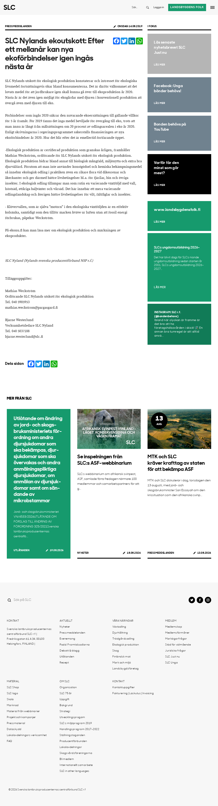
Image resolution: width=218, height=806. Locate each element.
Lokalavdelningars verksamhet (27, 735)
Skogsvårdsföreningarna (76, 753)
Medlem (170, 621)
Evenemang (67, 639)
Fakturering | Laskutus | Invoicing (133, 693)
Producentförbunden (73, 741)
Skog (115, 651)
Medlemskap (173, 627)
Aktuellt (66, 621)
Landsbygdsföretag (125, 668)
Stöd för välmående (178, 645)
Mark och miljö (121, 662)
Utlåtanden (21, 550)
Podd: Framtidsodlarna (75, 645)
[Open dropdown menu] (212, 7)
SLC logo (12, 693)
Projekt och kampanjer (21, 717)
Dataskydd (14, 729)
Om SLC (65, 681)
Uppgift (64, 699)
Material (13, 681)
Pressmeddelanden (18, 26)
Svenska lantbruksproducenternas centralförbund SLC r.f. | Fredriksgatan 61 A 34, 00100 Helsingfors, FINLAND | (29, 636)
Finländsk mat (121, 657)
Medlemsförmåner (177, 633)
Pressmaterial (16, 723)
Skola (10, 699)
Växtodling (119, 627)
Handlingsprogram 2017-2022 (79, 729)
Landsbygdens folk (187, 7)
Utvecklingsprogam (72, 717)
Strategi (65, 711)
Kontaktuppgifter (123, 687)
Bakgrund (66, 705)
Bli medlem (67, 759)
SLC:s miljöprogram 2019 (76, 723)
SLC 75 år (66, 693)
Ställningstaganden (72, 735)
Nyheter (83, 553)
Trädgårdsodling (123, 639)
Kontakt (13, 621)
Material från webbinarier (23, 711)
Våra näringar (122, 621)
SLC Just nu (172, 657)
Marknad (13, 705)
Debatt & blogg (69, 651)
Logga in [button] (158, 7)
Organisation (68, 687)
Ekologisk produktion (125, 645)
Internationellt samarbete (76, 765)
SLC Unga (171, 662)
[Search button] (147, 7)
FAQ (9, 741)
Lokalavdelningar (71, 747)
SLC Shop (13, 687)
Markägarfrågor (176, 639)
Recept (64, 662)
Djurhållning (120, 633)
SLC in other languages (74, 771)
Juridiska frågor (175, 651)
